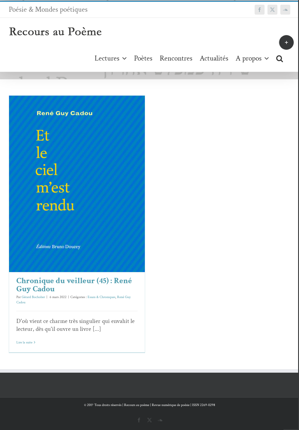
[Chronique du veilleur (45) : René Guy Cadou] (77, 184)
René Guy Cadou (91, 196)
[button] (279, 58)
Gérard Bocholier (33, 297)
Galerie (85, 174)
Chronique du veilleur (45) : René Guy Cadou (68, 174)
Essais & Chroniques (64, 196)
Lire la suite (24, 342)
